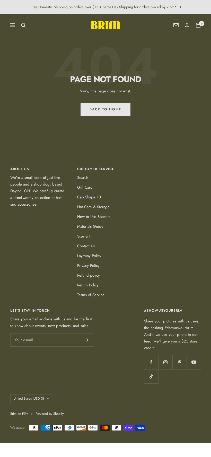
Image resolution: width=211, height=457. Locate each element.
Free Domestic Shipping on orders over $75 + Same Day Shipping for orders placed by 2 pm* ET (106, 7)
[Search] (23, 25)
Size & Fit (85, 236)
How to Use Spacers (93, 216)
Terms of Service (90, 295)
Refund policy (88, 275)
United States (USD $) (29, 398)
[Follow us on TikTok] (151, 376)
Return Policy (88, 285)
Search (82, 177)
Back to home (105, 109)
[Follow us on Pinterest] (179, 362)
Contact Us (86, 246)
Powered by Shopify (50, 413)
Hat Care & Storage (93, 207)
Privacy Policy (88, 265)
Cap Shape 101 (90, 197)
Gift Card (85, 187)
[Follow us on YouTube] (194, 362)
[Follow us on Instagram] (165, 362)
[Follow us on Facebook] (151, 362)
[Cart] (198, 25)
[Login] (187, 25)
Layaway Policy (89, 256)
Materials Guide (90, 226)
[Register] (86, 340)
